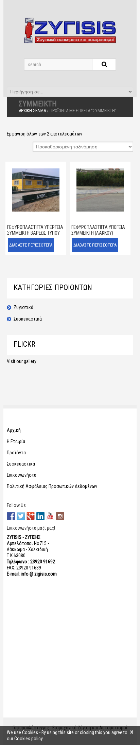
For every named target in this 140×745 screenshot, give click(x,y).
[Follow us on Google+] (31, 516)
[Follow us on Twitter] (21, 516)
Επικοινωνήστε (21, 475)
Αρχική (14, 430)
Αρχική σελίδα (32, 110)
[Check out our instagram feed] (60, 516)
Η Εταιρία (16, 441)
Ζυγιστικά (23, 307)
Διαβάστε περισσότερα (30, 245)
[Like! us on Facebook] (11, 516)
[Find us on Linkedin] (40, 516)
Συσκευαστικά (28, 319)
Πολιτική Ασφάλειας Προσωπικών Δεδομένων (52, 486)
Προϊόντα (16, 452)
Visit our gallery (21, 361)
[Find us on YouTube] (50, 516)
